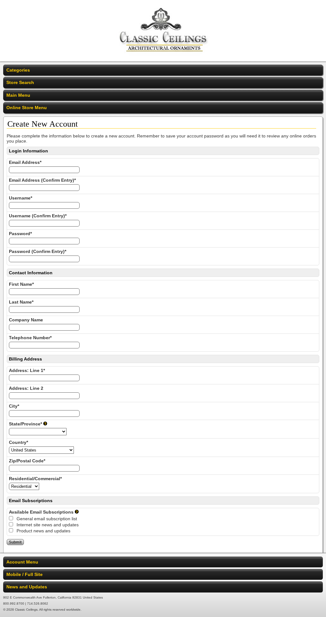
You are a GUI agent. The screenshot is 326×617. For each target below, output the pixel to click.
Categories (18, 70)
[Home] (163, 57)
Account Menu (22, 561)
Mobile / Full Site (24, 574)
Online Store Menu (26, 107)
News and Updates (26, 586)
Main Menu (18, 95)
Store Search (20, 82)
